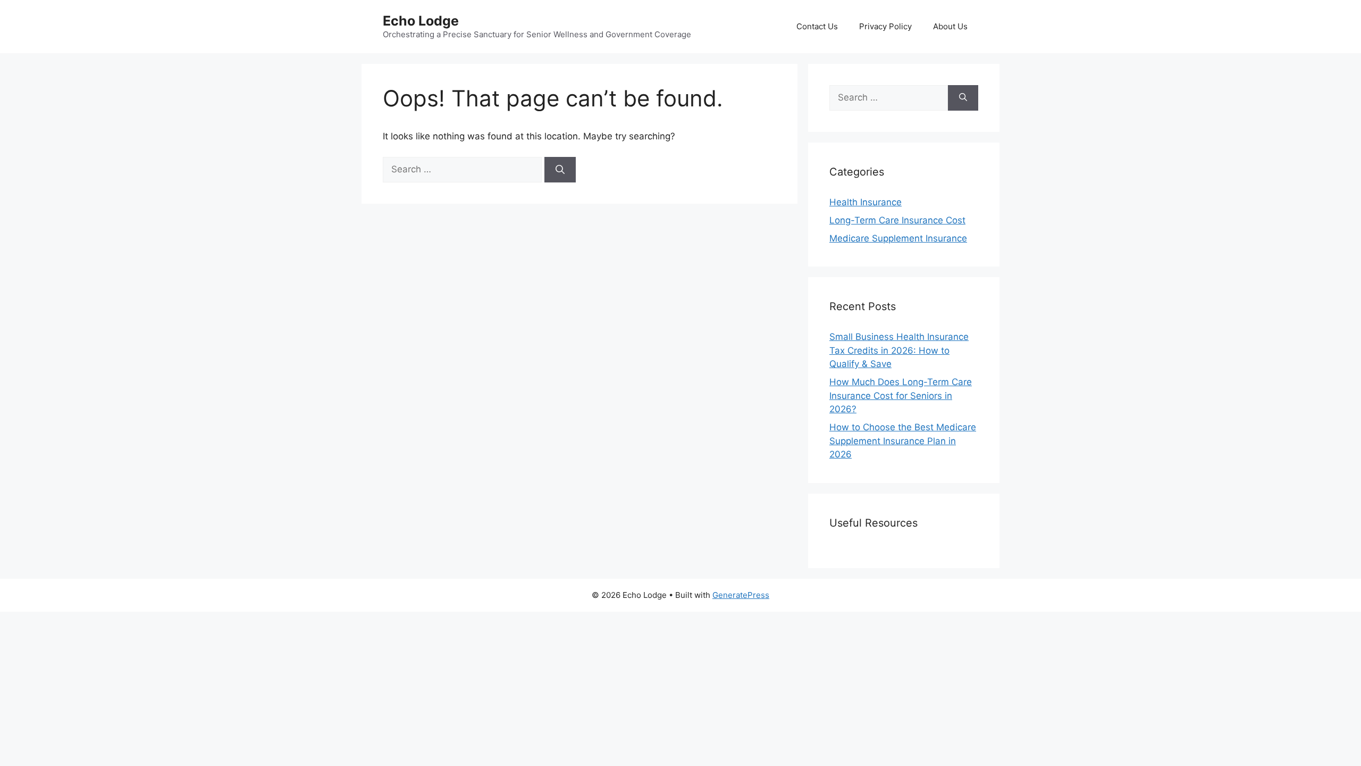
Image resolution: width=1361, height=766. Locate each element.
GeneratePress (740, 595)
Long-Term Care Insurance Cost (897, 220)
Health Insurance (865, 202)
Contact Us (817, 26)
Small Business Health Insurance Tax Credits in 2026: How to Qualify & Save (899, 350)
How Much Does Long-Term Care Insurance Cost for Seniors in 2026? (900, 395)
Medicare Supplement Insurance (898, 238)
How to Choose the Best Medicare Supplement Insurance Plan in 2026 (902, 441)
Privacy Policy (885, 26)
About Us (950, 26)
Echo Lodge (421, 21)
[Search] (560, 169)
